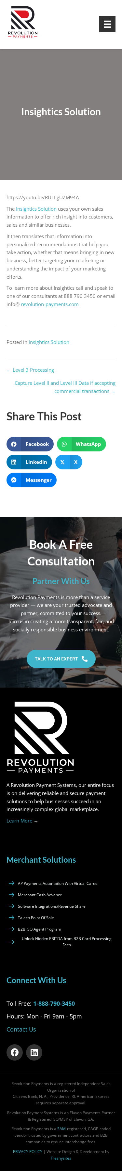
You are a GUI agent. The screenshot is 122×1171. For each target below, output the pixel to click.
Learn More (22, 820)
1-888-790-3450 (54, 1003)
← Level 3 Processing (30, 369)
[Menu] (107, 24)
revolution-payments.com (50, 304)
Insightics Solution (36, 208)
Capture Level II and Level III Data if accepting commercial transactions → (65, 387)
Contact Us (21, 1029)
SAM (61, 1128)
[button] (61, 659)
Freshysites (61, 1158)
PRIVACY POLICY (27, 1151)
